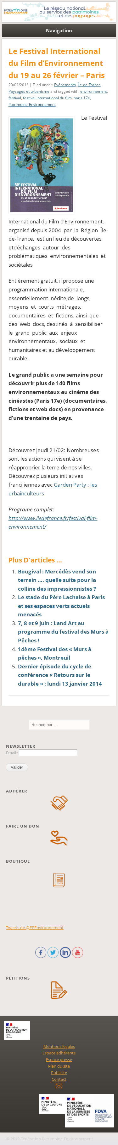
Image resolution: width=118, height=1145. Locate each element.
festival (14, 98)
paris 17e (82, 98)
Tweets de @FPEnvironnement (35, 927)
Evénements (65, 84)
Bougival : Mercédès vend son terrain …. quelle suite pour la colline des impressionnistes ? (57, 580)
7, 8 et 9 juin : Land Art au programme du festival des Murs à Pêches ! (63, 632)
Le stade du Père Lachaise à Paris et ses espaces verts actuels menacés (61, 605)
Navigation (59, 30)
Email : (12, 752)
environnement (93, 91)
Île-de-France (89, 84)
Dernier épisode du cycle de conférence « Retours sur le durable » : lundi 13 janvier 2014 (60, 675)
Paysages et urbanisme (28, 91)
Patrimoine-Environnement (32, 104)
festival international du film (47, 98)
